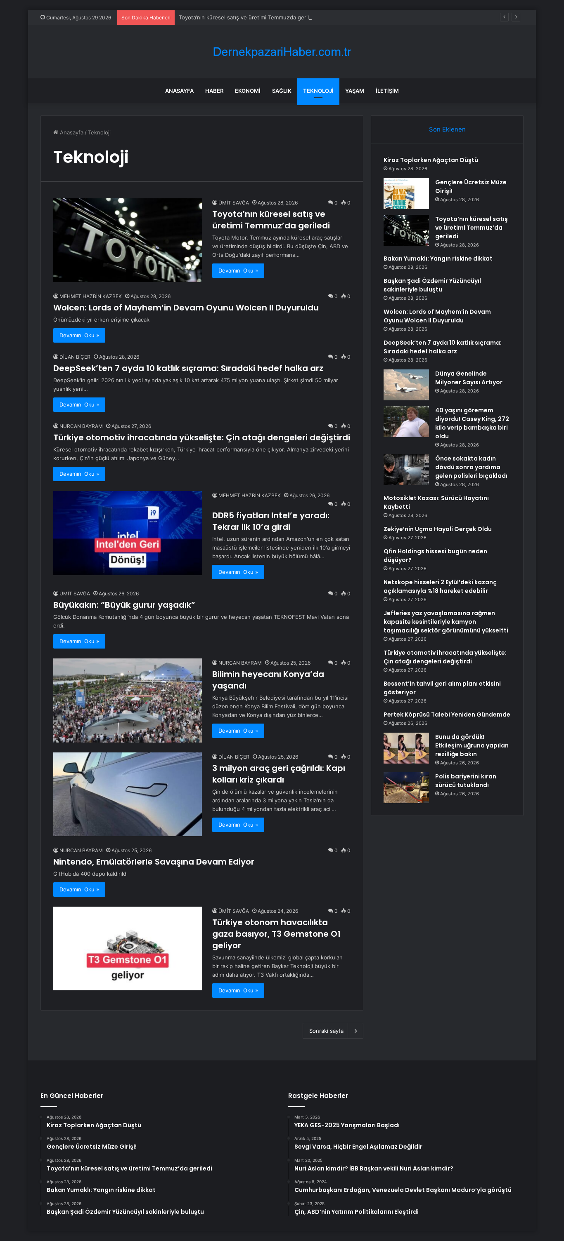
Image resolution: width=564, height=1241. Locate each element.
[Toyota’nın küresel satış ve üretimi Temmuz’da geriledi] (127, 240)
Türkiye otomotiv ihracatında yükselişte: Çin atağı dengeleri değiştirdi (201, 437)
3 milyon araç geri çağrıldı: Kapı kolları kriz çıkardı (278, 773)
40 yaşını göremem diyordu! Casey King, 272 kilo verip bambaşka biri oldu (472, 423)
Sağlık (281, 90)
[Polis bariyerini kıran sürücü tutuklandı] (406, 787)
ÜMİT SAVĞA (233, 203)
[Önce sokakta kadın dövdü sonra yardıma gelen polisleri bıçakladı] (406, 469)
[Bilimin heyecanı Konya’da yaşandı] (127, 700)
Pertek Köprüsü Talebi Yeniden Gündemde (447, 714)
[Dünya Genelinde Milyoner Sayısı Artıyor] (406, 384)
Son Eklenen (447, 129)
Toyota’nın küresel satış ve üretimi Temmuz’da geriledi (248, 17)
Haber (214, 90)
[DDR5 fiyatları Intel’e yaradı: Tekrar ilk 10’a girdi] (127, 533)
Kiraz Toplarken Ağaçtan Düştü (431, 160)
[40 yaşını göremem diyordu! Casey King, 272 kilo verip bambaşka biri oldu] (406, 421)
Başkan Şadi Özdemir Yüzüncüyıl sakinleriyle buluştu (432, 285)
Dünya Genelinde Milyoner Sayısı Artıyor (468, 377)
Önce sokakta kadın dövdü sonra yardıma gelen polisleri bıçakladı (471, 467)
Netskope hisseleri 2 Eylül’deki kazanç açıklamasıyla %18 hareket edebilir (440, 586)
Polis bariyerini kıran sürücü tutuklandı (465, 780)
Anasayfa (179, 90)
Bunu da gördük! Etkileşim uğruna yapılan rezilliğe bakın (472, 745)
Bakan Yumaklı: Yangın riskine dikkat (438, 258)
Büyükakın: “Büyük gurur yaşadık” (124, 605)
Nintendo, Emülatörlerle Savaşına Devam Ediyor (153, 861)
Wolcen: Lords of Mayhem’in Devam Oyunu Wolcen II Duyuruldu (186, 307)
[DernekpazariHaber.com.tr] (282, 52)
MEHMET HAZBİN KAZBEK (90, 296)
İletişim (387, 90)
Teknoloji (318, 90)
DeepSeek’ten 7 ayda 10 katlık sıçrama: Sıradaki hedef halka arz (188, 368)
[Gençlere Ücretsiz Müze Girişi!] (406, 193)
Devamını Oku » (238, 270)
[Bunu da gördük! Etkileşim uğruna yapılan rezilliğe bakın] (406, 748)
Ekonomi (248, 90)
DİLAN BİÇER (74, 357)
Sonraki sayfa (326, 1030)
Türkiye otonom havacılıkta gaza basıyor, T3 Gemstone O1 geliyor (276, 934)
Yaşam (354, 90)
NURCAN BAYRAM (81, 426)
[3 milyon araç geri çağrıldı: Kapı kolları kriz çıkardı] (127, 794)
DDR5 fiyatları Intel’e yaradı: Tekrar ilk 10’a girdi (270, 521)
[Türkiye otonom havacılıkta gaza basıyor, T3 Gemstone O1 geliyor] (127, 948)
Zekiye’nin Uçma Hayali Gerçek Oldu (438, 529)
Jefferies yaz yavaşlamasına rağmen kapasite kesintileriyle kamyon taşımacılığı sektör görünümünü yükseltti (446, 622)
